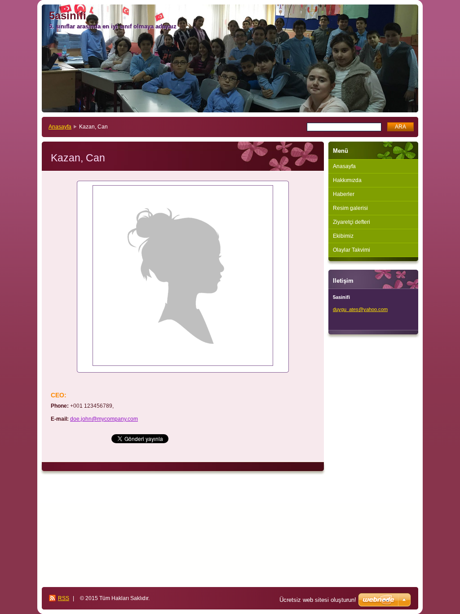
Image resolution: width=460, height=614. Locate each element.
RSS (63, 598)
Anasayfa (60, 127)
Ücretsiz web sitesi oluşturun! (317, 599)
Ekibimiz (343, 236)
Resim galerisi (350, 208)
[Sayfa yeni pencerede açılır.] (182, 276)
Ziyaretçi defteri (351, 222)
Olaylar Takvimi (351, 250)
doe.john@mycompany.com (104, 419)
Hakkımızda (347, 180)
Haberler (343, 194)
